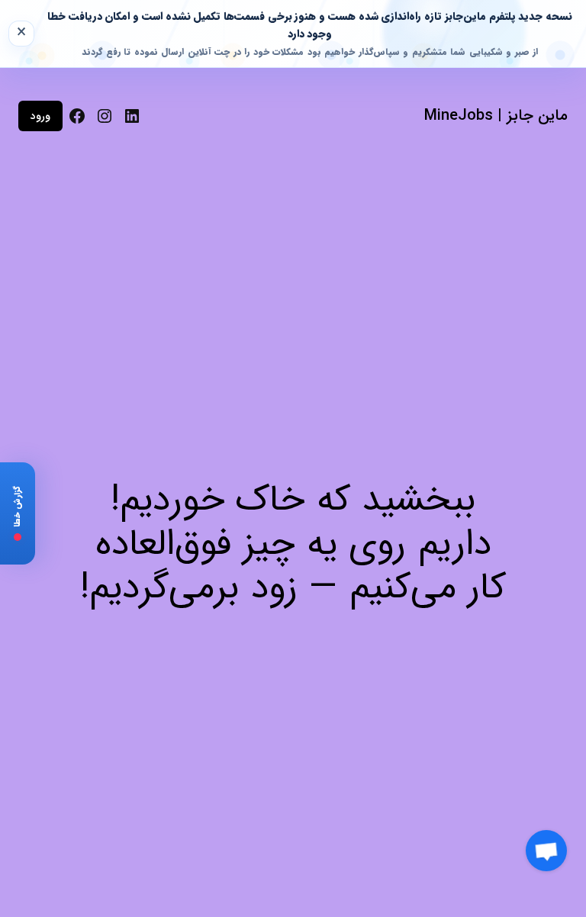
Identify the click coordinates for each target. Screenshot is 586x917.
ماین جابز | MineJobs (496, 115)
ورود (40, 116)
